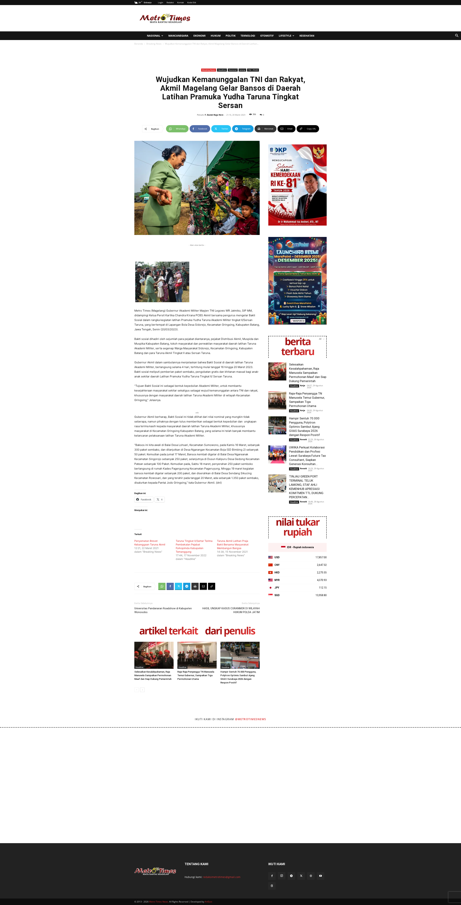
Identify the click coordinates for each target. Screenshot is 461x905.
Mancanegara (178, 35)
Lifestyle (285, 35)
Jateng (242, 70)
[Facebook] (170, 586)
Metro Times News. (159, 901)
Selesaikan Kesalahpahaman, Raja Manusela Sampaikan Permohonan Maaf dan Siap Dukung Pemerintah (152, 675)
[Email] (203, 586)
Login (160, 2)
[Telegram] (186, 586)
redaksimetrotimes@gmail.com (221, 877)
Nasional (153, 35)
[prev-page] (136, 690)
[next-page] (142, 690)
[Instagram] (281, 875)
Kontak (180, 2)
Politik (231, 35)
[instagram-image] (28, 756)
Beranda (138, 43)
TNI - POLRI (253, 70)
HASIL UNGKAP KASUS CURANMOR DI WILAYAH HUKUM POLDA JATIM (231, 610)
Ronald (303, 439)
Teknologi (248, 35)
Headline (222, 70)
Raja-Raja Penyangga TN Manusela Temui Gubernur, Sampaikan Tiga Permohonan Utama (195, 675)
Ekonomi (199, 35)
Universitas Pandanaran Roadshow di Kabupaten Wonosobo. (163, 610)
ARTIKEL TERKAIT (168, 631)
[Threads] (272, 885)
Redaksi (170, 2)
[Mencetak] (195, 586)
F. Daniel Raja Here (214, 114)
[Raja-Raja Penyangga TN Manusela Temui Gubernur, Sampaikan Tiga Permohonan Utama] (197, 655)
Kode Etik (191, 2)
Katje (302, 385)
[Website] (310, 876)
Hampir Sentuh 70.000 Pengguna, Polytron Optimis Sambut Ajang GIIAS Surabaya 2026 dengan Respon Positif (304, 427)
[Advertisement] (261, 18)
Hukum (216, 35)
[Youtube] (320, 876)
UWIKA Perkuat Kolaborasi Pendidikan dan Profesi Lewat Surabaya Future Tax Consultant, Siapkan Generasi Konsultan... (307, 456)
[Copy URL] (211, 586)
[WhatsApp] (161, 586)
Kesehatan (306, 35)
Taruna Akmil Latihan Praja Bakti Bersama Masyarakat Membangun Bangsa (233, 544)
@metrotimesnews (250, 719)
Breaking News (154, 43)
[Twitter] (178, 586)
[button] (456, 36)
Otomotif (267, 35)
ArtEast (208, 901)
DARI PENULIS (230, 631)
